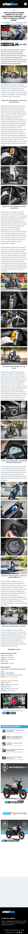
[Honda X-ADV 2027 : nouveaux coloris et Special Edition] (4, 731)
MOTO (19, 739)
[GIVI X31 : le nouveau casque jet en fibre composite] (4, 758)
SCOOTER (18, 24)
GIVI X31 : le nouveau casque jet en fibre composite (14, 757)
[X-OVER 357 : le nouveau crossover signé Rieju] (4, 744)
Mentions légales (9, 932)
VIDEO (21, 24)
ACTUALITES (18, 22)
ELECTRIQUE (24, 22)
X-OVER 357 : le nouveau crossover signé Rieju (14, 743)
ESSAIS (13, 24)
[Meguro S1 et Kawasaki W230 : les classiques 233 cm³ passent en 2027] (4, 737)
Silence (14, 581)
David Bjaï (7, 22)
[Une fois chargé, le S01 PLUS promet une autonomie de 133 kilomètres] (14, 419)
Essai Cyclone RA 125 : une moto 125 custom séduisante (14, 750)
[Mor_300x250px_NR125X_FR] (14, 831)
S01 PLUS (14, 372)
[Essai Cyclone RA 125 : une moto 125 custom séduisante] (4, 750)
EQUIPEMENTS (8, 24)
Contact (22, 930)
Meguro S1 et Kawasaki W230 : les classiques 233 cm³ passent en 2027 (14, 737)
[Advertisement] (14, 858)
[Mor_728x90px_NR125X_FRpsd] (14, 45)
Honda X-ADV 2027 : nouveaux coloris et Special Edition (15, 731)
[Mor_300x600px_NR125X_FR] (14, 790)
